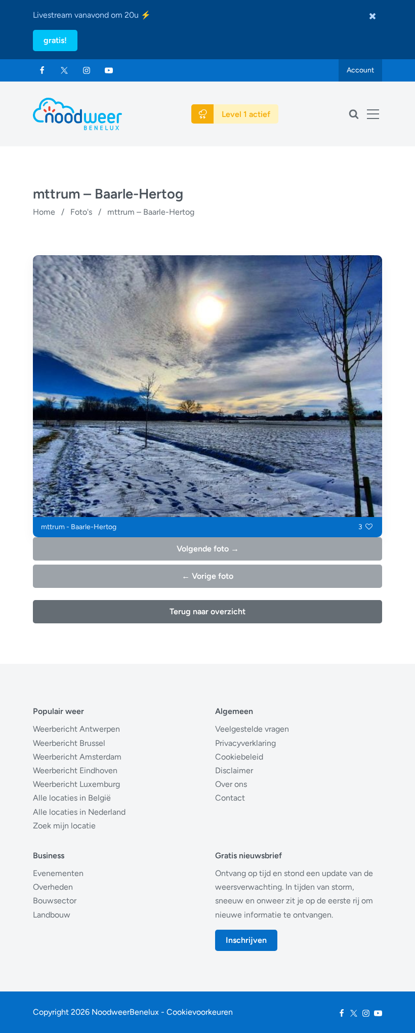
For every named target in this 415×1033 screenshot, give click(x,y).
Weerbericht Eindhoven (75, 770)
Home (44, 212)
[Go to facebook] (42, 70)
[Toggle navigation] (373, 114)
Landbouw (51, 915)
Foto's (81, 212)
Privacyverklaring (245, 743)
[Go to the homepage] (77, 114)
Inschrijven (246, 940)
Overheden (53, 887)
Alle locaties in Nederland (79, 812)
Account (360, 70)
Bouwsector (54, 900)
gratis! (55, 40)
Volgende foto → (208, 548)
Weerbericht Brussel (69, 743)
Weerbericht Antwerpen (76, 729)
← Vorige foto (207, 576)
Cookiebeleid (239, 757)
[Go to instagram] (86, 70)
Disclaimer (234, 770)
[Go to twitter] (64, 70)
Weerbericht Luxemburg (76, 784)
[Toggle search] (354, 114)
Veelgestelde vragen (252, 729)
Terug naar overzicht (207, 611)
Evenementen (58, 873)
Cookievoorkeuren (200, 1012)
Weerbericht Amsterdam (77, 757)
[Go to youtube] (109, 70)
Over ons (231, 784)
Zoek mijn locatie (64, 825)
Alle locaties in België (72, 798)
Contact (230, 798)
